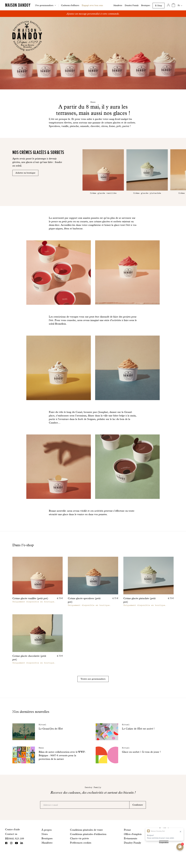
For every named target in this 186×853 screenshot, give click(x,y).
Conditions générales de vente (86, 829)
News (45, 834)
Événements (130, 838)
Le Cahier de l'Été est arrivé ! (138, 728)
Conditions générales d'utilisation (88, 834)
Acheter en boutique (25, 172)
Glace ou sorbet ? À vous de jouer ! (141, 751)
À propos (47, 829)
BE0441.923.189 (14, 838)
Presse (127, 829)
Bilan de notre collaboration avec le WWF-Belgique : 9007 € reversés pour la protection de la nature (62, 755)
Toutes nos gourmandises (93, 678)
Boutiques (145, 5)
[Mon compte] (168, 5)
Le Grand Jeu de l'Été (51, 728)
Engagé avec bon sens (92, 5)
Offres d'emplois (133, 834)
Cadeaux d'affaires (70, 5)
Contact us (11, 833)
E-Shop (158, 5)
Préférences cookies (80, 842)
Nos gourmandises (44, 5)
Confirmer (137, 804)
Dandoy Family (132, 5)
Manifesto (117, 5)
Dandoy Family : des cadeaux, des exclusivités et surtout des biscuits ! (93, 13)
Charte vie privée (79, 838)
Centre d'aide (12, 829)
